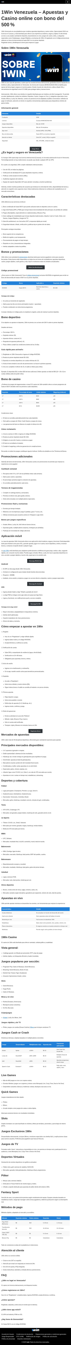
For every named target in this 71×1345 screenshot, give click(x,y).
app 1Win (6, 550)
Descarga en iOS (35, 604)
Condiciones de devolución (24, 1334)
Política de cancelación (50, 1336)
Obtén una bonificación (35, 267)
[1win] (3, 2)
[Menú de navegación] (68, 1)
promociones (23, 257)
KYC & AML (20, 1336)
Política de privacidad (8, 1339)
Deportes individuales (24, 1339)
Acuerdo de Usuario (8, 1334)
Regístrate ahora (35, 731)
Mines (32, 1027)
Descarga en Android (35, 584)
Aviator (5, 1017)
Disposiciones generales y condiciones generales (51, 1334)
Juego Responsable (8, 1336)
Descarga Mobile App (35, 561)
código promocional (33, 275)
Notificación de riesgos (33, 1336)
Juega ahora (35, 149)
